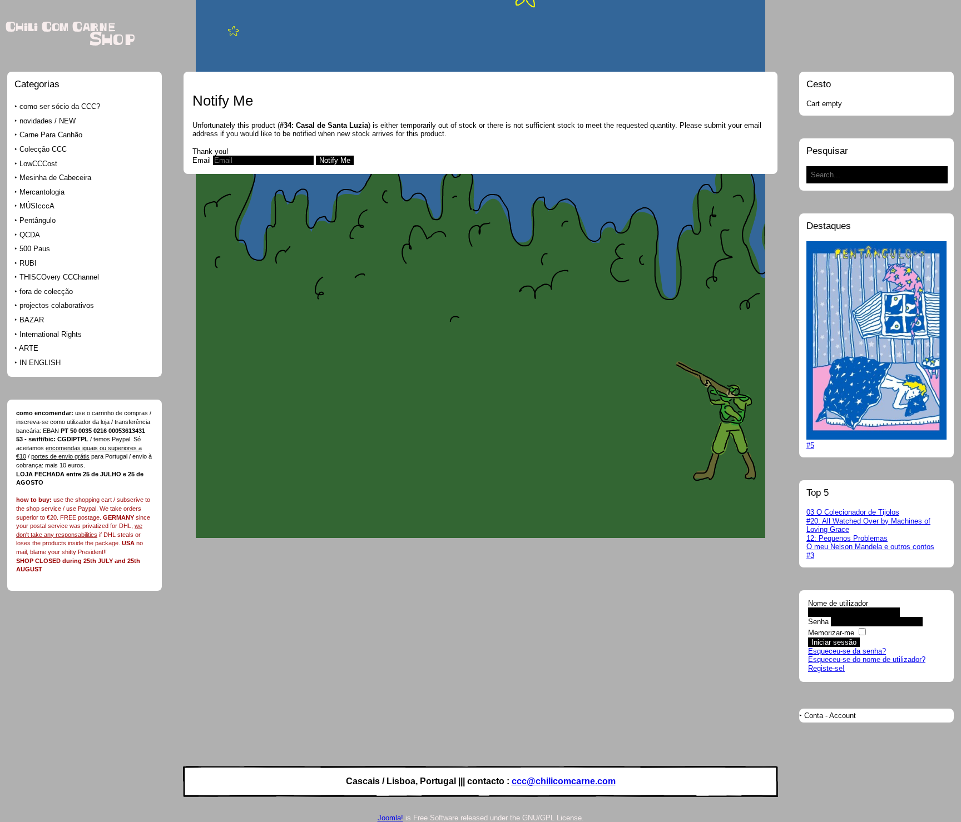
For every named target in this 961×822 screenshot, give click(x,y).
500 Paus (34, 249)
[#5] (876, 437)
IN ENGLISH (40, 362)
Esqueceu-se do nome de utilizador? (866, 659)
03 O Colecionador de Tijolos (852, 512)
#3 (810, 555)
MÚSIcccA (37, 206)
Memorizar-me (831, 633)
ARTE (28, 348)
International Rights (50, 334)
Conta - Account (830, 715)
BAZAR (31, 320)
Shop (112, 40)
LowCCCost (38, 164)
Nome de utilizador (838, 603)
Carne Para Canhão (50, 135)
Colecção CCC (43, 149)
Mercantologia (42, 192)
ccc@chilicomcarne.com (564, 781)
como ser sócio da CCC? (59, 106)
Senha (818, 621)
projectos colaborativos (56, 305)
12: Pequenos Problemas (847, 538)
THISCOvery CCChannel (59, 277)
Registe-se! (826, 668)
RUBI (28, 263)
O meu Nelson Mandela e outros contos (870, 546)
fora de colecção (46, 291)
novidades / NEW (47, 121)
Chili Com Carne (60, 27)
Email (201, 160)
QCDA (29, 235)
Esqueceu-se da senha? (847, 651)
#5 (810, 445)
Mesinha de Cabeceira (55, 177)
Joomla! (390, 818)
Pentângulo (37, 220)
